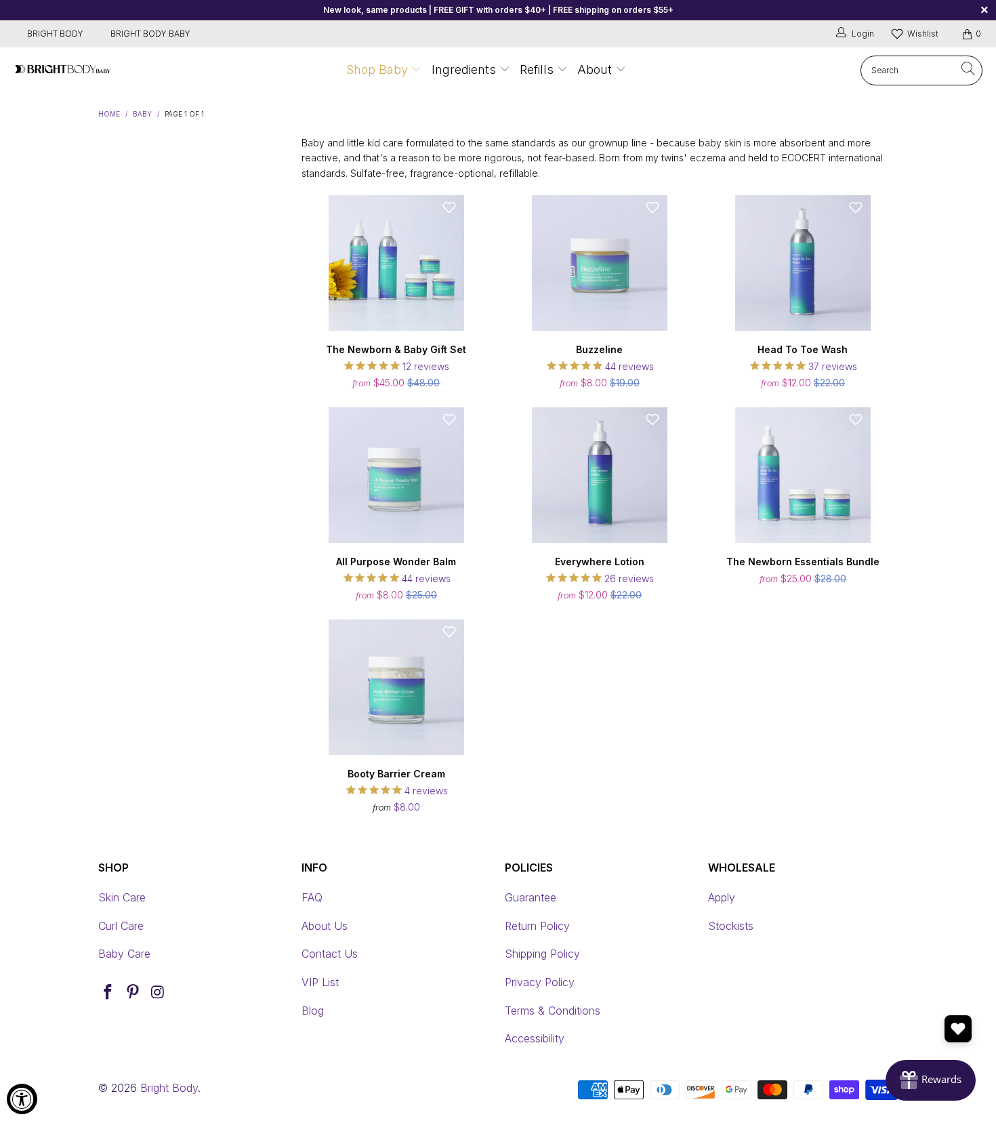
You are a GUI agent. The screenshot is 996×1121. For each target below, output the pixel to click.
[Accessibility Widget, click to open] (22, 1099)
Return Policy (537, 926)
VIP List (320, 982)
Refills (537, 69)
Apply (721, 897)
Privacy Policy (540, 982)
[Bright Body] (63, 70)
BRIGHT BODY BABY (150, 33)
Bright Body (169, 1088)
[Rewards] (931, 1080)
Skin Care (122, 897)
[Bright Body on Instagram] (158, 992)
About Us (325, 926)
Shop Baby (377, 69)
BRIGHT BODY (55, 33)
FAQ (312, 897)
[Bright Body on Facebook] (108, 992)
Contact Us (330, 953)
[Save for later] (449, 207)
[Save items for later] (958, 1028)
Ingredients (465, 69)
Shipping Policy (542, 953)
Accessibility (534, 1038)
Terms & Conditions (552, 1010)
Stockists (730, 926)
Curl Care (121, 926)
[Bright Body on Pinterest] (133, 992)
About (594, 69)
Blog (313, 1010)
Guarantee (530, 897)
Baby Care (124, 953)
